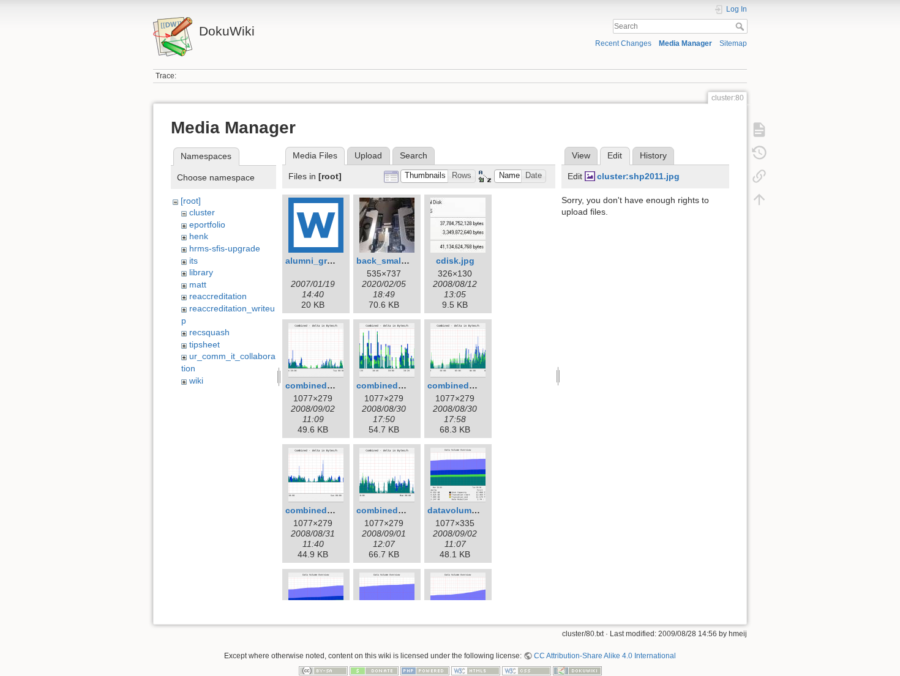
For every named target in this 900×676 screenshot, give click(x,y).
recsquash (209, 332)
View (581, 155)
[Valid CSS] (526, 670)
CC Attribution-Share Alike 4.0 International (605, 656)
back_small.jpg (387, 261)
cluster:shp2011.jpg (638, 176)
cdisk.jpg (455, 261)
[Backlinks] (759, 176)
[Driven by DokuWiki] (577, 670)
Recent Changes (623, 43)
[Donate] (374, 670)
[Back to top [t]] (759, 199)
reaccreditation (218, 296)
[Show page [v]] (759, 129)
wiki (196, 380)
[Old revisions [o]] (759, 153)
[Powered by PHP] (424, 670)
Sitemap (733, 43)
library (201, 272)
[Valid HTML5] (475, 670)
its (193, 261)
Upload (368, 155)
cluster (202, 212)
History (653, 155)
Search (741, 26)
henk (198, 236)
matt (197, 284)
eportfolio (207, 224)
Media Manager (685, 43)
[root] (191, 201)
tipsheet (204, 344)
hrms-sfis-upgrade (224, 248)
